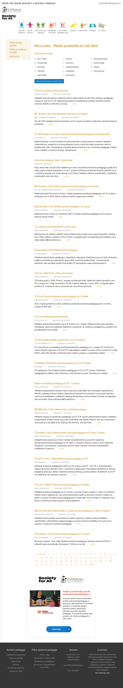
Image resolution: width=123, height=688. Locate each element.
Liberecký (69, 63)
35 (46, 561)
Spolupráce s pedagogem (44, 661)
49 (37, 564)
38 (61, 561)
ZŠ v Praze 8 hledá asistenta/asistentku (51, 90)
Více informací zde (102, 673)
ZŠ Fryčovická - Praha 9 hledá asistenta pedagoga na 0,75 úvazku (61, 533)
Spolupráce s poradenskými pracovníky (44, 665)
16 (115, 554)
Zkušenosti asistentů (16, 668)
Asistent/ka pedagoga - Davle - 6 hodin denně (53, 160)
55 (66, 564)
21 (56, 557)
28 (91, 557)
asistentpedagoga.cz (110, 3)
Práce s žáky (44, 655)
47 (106, 561)
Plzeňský (40, 71)
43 (86, 561)
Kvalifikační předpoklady (15, 655)
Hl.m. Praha (41, 59)
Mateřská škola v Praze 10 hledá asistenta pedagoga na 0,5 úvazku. (62, 206)
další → (92, 564)
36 (51, 561)
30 (101, 557)
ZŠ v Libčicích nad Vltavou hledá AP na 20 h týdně (55, 226)
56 (71, 564)
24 (71, 557)
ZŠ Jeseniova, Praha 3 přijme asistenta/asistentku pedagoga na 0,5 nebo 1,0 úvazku (69, 432)
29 (96, 557)
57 (76, 564)
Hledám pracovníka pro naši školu (18, 51)
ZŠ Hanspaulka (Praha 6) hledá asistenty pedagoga (55, 250)
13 (100, 554)
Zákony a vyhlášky (16, 658)
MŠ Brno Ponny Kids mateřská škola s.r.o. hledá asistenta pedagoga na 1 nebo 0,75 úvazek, (72, 510)
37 (56, 561)
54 (61, 564)
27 (86, 557)
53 (56, 564)
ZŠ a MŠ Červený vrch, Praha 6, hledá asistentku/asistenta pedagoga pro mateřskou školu (72, 134)
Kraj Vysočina (98, 71)
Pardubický (69, 71)
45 (96, 561)
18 (42, 557)
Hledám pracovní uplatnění (16, 44)
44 (91, 561)
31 (106, 557)
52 (51, 564)
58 (81, 564)
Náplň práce (16, 661)
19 (46, 557)
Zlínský (96, 67)
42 (81, 561)
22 (61, 557)
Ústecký (68, 59)
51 (46, 564)
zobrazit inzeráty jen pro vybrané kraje (49, 81)
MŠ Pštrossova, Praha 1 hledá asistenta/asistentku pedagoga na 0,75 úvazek (66, 186)
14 (105, 554)
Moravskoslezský (100, 59)
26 (81, 557)
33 (37, 561)
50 (42, 564)
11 (90, 554)
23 (66, 557)
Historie (16, 664)
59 (86, 564)
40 (71, 561)
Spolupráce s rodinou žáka (44, 658)
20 (51, 557)
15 (110, 554)
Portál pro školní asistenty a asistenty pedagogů (28, 3)
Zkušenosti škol (16, 671)
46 (101, 561)
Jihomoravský (98, 63)
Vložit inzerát (14, 56)
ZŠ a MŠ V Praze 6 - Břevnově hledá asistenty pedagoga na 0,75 (61, 458)
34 (42, 561)
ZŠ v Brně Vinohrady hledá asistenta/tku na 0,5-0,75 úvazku (59, 339)
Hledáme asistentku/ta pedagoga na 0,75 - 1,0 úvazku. (57, 383)
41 (76, 561)
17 (37, 557)
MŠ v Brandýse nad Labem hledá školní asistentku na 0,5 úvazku (61, 113)
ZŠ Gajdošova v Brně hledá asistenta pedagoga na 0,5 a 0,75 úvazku (62, 363)
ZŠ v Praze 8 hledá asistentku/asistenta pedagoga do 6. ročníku (61, 296)
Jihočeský (41, 67)
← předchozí (41, 554)
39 (66, 561)
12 (95, 554)
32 (110, 557)
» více (74, 103)
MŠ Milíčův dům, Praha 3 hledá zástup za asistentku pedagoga (60, 409)
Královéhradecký (72, 67)
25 (76, 557)
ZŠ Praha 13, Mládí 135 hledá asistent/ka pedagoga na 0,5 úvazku (61, 484)
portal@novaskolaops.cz (73, 665)
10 (85, 554)
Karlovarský (41, 75)
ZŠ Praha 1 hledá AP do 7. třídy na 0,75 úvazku (53, 273)
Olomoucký (70, 75)
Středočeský (42, 63)
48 (110, 561)
